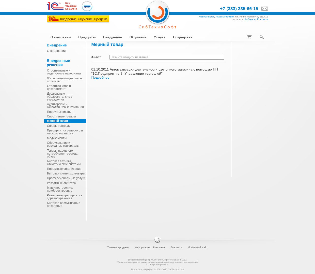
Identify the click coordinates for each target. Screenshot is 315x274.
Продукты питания (60, 112)
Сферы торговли (59, 126)
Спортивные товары (61, 116)
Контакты (262, 19)
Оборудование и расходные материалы (63, 144)
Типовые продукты (118, 247)
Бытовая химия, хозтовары (66, 173)
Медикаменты (57, 138)
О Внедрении (56, 51)
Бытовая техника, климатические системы (64, 162)
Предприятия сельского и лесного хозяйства (65, 132)
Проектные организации (64, 169)
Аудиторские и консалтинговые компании (65, 105)
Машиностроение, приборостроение (60, 189)
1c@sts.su (250, 19)
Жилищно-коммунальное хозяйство (64, 80)
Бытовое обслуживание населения (63, 204)
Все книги (176, 247)
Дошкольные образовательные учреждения (59, 96)
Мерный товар (57, 120)
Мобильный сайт (198, 247)
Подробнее (100, 77)
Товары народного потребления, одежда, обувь (62, 153)
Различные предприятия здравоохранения (64, 197)
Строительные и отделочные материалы (64, 72)
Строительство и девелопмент (59, 87)
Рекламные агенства (61, 183)
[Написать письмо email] (263, 9)
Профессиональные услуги (66, 178)
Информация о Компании (150, 247)
